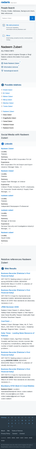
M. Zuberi (6, 93)
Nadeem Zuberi (8, 111)
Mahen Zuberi (8, 96)
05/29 (30, 437)
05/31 (21, 437)
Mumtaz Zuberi (8, 103)
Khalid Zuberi (7, 90)
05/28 (2, 440)
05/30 (26, 437)
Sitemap (3, 417)
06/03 (9, 437)
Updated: (3, 437)
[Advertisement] (18, 78)
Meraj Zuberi (7, 100)
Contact (22, 433)
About (3, 430)
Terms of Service (17, 430)
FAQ (8, 430)
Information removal (11, 67)
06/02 (13, 437)
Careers (14, 433)
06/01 (17, 437)
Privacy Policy (5, 433)
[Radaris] (5, 2)
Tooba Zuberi (8, 106)
